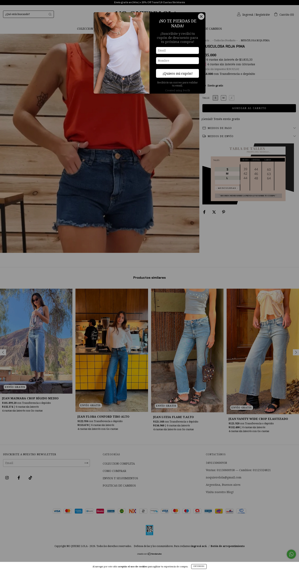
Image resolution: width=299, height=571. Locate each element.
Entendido (198, 566)
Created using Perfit (177, 90)
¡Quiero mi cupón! (178, 73)
